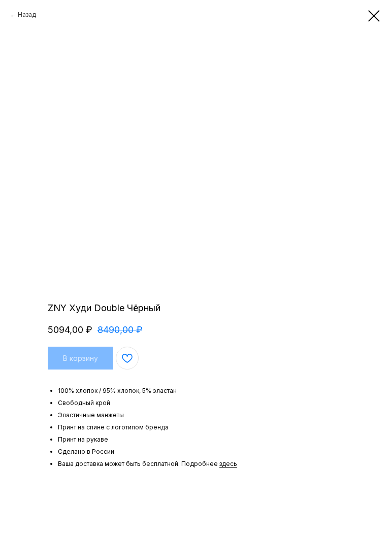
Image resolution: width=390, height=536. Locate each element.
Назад (27, 14)
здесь (228, 463)
